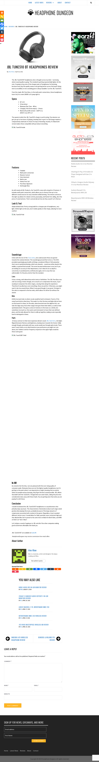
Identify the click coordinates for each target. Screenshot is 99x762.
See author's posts (37, 561)
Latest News (39, 2)
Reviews (49, 2)
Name (6, 685)
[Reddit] (57, 569)
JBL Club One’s (51, 321)
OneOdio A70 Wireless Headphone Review (19, 638)
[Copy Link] (22, 569)
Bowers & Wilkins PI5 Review (46, 638)
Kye (21, 600)
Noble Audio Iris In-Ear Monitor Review (33, 587)
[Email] (29, 569)
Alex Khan (12, 72)
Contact (68, 2)
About (60, 2)
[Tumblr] (50, 569)
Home (30, 2)
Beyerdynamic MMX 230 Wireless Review (33, 616)
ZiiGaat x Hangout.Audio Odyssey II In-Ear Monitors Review (33, 597)
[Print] (15, 569)
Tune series (31, 258)
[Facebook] (36, 569)
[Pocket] (15, 572)
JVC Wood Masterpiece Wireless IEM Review (34, 625)
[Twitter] (43, 569)
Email (36, 685)
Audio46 (34, 533)
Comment (8, 661)
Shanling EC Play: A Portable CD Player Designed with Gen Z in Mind (82, 174)
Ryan (21, 589)
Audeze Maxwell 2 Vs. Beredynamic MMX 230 (34, 607)
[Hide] (1, 43)
